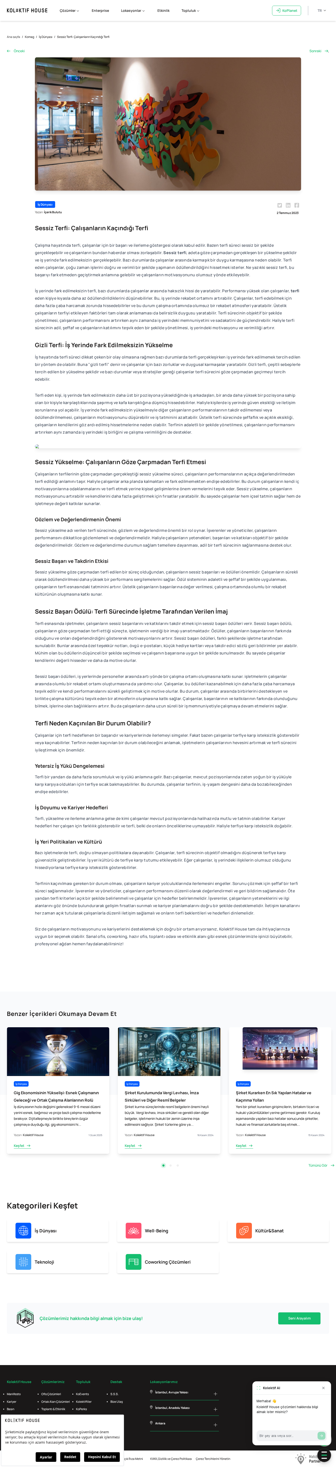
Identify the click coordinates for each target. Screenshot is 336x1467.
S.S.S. (114, 1394)
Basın (10, 1409)
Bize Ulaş (116, 1402)
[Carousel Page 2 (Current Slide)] (170, 1165)
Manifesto (14, 1394)
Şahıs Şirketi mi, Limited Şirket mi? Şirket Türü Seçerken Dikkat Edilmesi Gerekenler (279, 1096)
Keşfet (19, 1145)
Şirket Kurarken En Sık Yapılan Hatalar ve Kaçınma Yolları (162, 1096)
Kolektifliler (84, 1402)
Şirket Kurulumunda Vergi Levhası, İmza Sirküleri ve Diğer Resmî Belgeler (51, 1096)
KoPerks (81, 1409)
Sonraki (315, 51)
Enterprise (100, 10)
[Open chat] (324, 1455)
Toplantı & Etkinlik (53, 1409)
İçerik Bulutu (53, 212)
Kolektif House (33, 1135)
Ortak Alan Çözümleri (55, 1402)
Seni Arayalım (299, 1318)
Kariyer (11, 1402)
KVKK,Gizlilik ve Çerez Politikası (171, 1459)
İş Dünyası (45, 37)
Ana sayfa (13, 37)
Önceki (19, 51)
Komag (29, 37)
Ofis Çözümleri (51, 1394)
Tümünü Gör (317, 1165)
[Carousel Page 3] (178, 1165)
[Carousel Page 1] (163, 1165)
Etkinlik (163, 10)
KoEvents (82, 1394)
